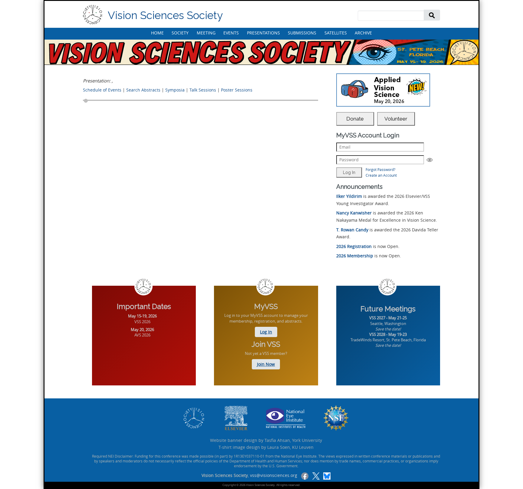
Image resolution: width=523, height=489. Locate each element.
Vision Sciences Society (165, 15)
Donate (355, 119)
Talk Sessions (202, 90)
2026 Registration (354, 246)
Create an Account (381, 175)
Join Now (266, 364)
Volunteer (395, 119)
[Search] (432, 15)
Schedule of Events (102, 90)
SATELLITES (335, 33)
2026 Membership (354, 256)
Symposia (175, 90)
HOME (157, 33)
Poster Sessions (236, 90)
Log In (266, 332)
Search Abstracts (143, 90)
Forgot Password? (380, 169)
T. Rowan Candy (352, 230)
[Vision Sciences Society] (93, 14)
